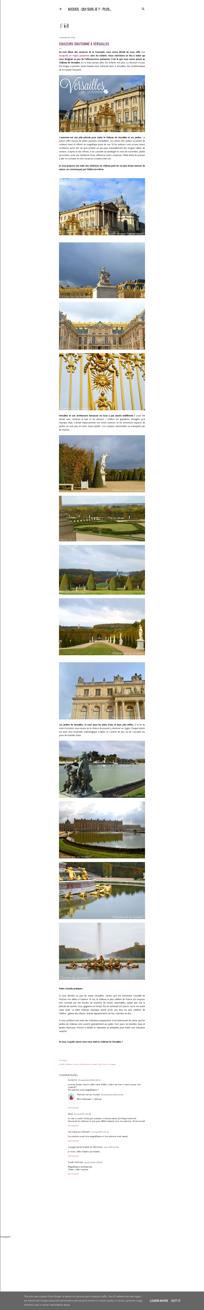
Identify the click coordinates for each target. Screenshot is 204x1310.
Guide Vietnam (76, 1162)
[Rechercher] (143, 8)
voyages (112, 1064)
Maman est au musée (88, 1094)
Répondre (73, 1108)
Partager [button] (63, 1060)
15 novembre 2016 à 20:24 (89, 1080)
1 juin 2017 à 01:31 (111, 1147)
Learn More (159, 1301)
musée (94, 1064)
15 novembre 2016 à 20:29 (112, 1095)
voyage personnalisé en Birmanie (85, 1147)
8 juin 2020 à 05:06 (93, 1162)
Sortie (105, 1064)
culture (76, 1064)
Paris (100, 1064)
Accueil (73, 9)
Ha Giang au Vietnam (79, 1132)
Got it (176, 1301)
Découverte (85, 1064)
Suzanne (72, 1080)
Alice (70, 1114)
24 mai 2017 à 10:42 (100, 1132)
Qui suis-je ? (91, 9)
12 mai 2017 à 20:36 (82, 1114)
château (68, 1064)
